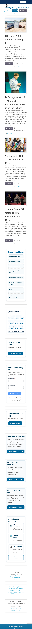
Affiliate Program (16, 610)
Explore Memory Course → (16, 507)
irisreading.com (16, 577)
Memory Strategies (14, 261)
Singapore (11, 328)
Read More (9, 63)
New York (19, 315)
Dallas (16, 323)
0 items (7, 11)
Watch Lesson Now (14, 393)
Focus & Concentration (15, 266)
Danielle (18, 66)
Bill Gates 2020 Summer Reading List (14, 40)
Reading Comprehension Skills (16, 271)
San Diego (11, 323)
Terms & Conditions (16, 608)
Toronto (20, 325)
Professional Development (13, 296)
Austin (22, 318)
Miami (17, 318)
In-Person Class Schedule (16, 588)
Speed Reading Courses (16, 587)
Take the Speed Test (15, 353)
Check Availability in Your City (16, 331)
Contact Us (16, 579)
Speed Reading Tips (14, 256)
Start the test (23, 1)
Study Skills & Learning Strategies (15, 283)
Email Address (12, 385)
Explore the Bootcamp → (15, 479)
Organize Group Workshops (16, 592)
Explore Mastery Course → (16, 451)
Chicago (13, 315)
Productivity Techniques (16, 277)
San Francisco (12, 320)
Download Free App (15, 423)
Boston (21, 323)
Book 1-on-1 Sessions (16, 590)
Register (24, 10)
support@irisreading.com (16, 576)
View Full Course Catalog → (16, 558)
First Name (11, 378)
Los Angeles (11, 318)
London (21, 328)
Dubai (16, 328)
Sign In (16, 10)
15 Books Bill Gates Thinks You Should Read (15, 160)
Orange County (20, 320)
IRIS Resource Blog (16, 594)
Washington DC (13, 325)
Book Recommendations (14, 290)
